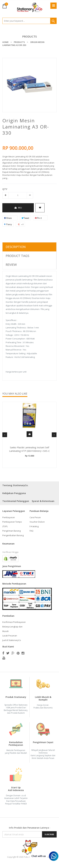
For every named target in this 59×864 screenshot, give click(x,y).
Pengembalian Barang (13, 535)
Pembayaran (8, 517)
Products (29, 36)
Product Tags (17, 256)
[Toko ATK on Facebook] (3, 653)
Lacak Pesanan (9, 635)
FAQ (31, 530)
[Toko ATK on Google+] (13, 653)
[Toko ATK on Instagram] (23, 653)
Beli (20, 207)
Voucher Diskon (37, 521)
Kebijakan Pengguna (14, 493)
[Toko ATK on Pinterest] (18, 653)
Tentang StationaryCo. (15, 485)
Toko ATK (28, 856)
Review (11, 264)
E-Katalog (34, 526)
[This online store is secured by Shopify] (10, 558)
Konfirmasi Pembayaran (14, 622)
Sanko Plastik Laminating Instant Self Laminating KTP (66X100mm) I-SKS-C (29, 449)
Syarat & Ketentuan (43, 501)
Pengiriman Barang (11, 530)
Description (16, 247)
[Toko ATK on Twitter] (7, 653)
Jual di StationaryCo (11, 640)
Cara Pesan (35, 517)
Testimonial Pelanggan (15, 501)
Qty (4, 189)
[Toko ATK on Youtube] (3, 657)
